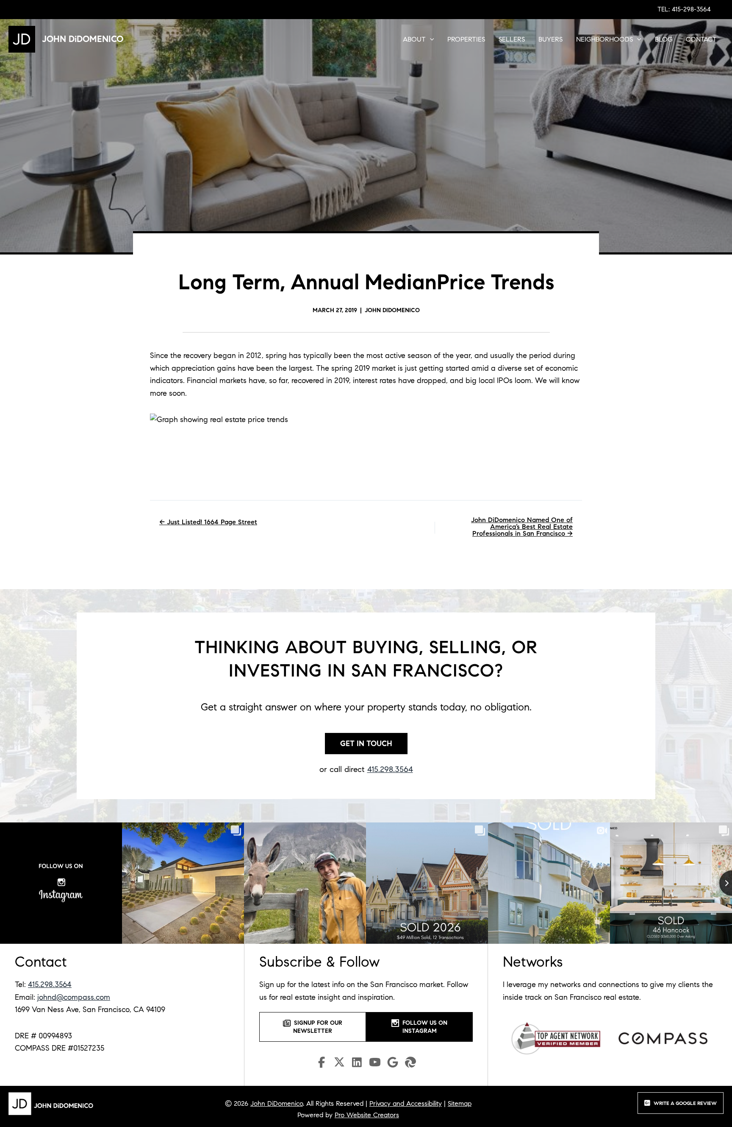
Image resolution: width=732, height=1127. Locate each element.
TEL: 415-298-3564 (684, 9)
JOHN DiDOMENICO (82, 39)
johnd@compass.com (73, 997)
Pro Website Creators (367, 1115)
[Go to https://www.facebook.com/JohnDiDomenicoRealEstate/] (321, 1064)
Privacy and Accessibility (405, 1103)
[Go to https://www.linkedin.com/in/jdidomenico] (357, 1064)
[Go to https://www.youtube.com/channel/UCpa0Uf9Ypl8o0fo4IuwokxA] (374, 1064)
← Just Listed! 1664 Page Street (208, 522)
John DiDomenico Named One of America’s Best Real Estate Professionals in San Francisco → (522, 527)
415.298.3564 (390, 769)
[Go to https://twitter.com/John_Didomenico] (339, 1064)
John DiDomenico (276, 1103)
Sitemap (459, 1103)
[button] (430, 39)
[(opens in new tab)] (555, 1038)
